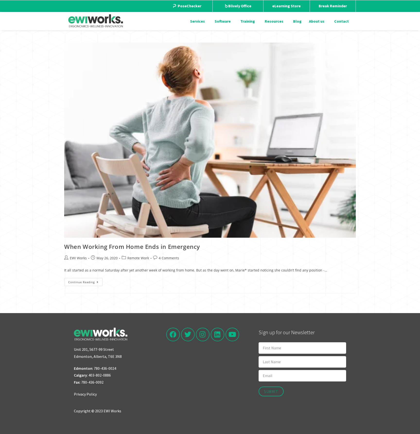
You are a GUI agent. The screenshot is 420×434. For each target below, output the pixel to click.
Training (247, 21)
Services (197, 21)
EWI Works (78, 258)
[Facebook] (173, 334)
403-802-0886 (99, 375)
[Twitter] (188, 334)
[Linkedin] (217, 334)
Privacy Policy (85, 394)
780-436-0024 (105, 368)
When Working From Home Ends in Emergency (132, 247)
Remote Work (138, 258)
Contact (341, 21)
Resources (274, 21)
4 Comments (169, 258)
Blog (297, 21)
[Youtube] (232, 334)
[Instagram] (203, 334)
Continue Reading (85, 281)
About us (316, 21)
